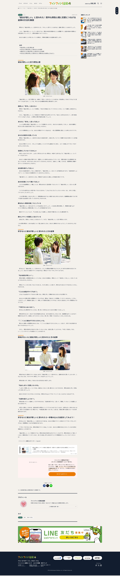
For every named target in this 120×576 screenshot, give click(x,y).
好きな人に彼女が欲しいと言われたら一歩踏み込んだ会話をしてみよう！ (37, 53)
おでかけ (24, 561)
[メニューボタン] (101, 3)
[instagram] (117, 12)
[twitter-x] (117, 10)
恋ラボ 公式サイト (62, 474)
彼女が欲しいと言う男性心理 (27, 47)
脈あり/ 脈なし (30, 517)
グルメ (19, 561)
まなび (33, 561)
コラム (37, 561)
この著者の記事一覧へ (54, 506)
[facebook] (117, 8)
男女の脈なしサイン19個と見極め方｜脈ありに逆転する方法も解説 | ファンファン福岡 (53, 448)
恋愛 (25, 517)
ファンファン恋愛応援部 (38, 501)
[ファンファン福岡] (60, 3)
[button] (44, 485)
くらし (20, 14)
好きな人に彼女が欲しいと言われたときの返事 (31, 49)
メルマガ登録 (36, 563)
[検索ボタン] (98, 3)
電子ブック (44, 563)
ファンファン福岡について (25, 563)
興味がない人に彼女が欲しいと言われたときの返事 (32, 51)
